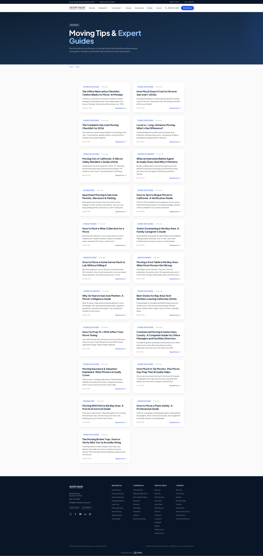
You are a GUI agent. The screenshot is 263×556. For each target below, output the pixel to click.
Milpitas (157, 526)
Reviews (178, 497)
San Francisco (159, 508)
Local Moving (116, 490)
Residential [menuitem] (102, 8)
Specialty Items (117, 515)
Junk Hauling (116, 519)
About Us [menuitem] (92, 8)
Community (180, 493)
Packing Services (117, 508)
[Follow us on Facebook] (75, 514)
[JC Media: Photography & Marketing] (138, 553)
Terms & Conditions (182, 519)
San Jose (157, 490)
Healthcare (137, 508)
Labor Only (115, 504)
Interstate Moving (118, 497)
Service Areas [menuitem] (139, 8)
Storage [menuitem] (128, 8)
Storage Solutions (118, 501)
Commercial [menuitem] (116, 8)
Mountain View (159, 497)
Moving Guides (181, 501)
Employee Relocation (140, 493)
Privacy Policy (180, 515)
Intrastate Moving (118, 493)
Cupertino (158, 515)
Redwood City (159, 529)
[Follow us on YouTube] (80, 514)
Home (71, 67)
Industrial (136, 504)
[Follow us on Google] (90, 514)
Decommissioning (139, 519)
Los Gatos (158, 519)
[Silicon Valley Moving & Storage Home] (76, 486)
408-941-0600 (173, 8)
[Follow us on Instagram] (70, 514)
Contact (179, 504)
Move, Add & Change (140, 497)
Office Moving (138, 490)
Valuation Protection (183, 511)
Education (136, 501)
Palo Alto (158, 493)
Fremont (157, 511)
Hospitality (137, 511)
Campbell (158, 522)
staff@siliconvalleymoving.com (80, 502)
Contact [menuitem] (159, 8)
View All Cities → (160, 533)
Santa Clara (158, 504)
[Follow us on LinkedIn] (85, 514)
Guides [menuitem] (149, 8)
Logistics (136, 515)
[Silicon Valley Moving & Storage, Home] (77, 8)
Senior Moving (116, 511)
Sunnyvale (158, 501)
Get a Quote (187, 8)
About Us (179, 490)
